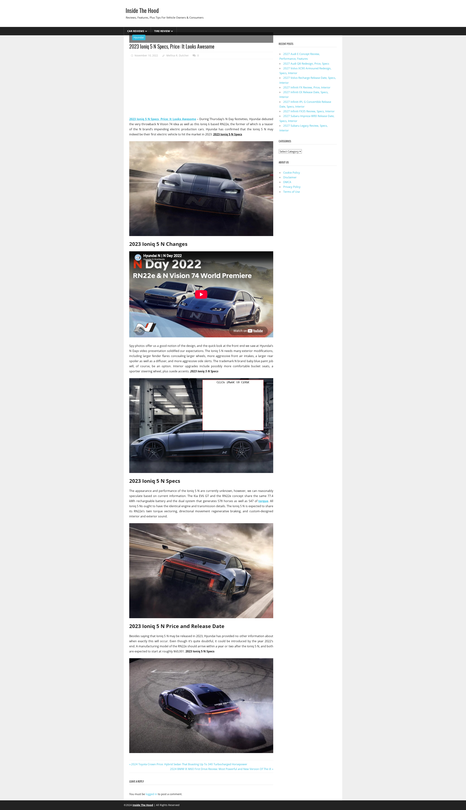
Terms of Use (291, 191)
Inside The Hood (142, 10)
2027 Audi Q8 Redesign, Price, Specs (306, 63)
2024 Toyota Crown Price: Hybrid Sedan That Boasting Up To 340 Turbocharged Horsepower (189, 764)
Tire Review (162, 31)
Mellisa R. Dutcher (177, 55)
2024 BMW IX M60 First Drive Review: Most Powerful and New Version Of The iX (220, 769)
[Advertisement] (201, 88)
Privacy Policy (292, 187)
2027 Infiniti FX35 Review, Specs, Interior (309, 111)
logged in (151, 794)
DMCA (287, 182)
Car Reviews (135, 31)
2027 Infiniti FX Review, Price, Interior (306, 87)
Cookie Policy (291, 172)
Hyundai (139, 37)
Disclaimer (290, 177)
